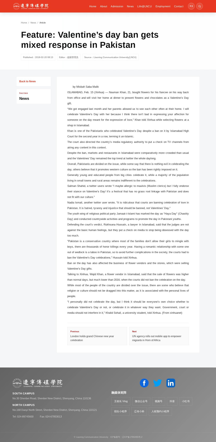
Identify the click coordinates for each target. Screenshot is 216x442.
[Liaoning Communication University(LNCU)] (30, 6)
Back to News (27, 81)
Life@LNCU (144, 6)
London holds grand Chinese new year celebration (92, 336)
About (103, 6)
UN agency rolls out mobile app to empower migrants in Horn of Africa (156, 336)
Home (92, 6)
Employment (163, 6)
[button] (199, 6)
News (130, 6)
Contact (178, 6)
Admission (117, 6)
